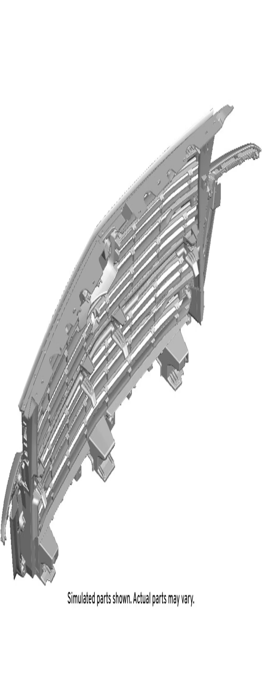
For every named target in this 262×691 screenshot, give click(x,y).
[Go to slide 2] (3, 286)
